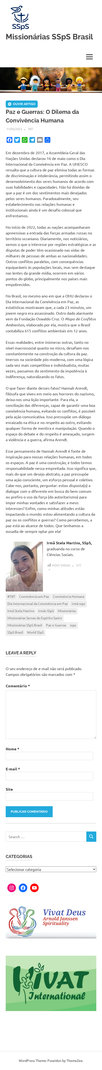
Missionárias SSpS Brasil (49, 36)
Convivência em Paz (34, 596)
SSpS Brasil (15, 632)
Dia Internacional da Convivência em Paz (37, 603)
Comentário (18, 685)
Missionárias (67, 611)
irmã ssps (78, 603)
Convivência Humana (68, 596)
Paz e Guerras (56, 625)
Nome (12, 748)
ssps (73, 625)
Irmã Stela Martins (20, 611)
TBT (30, 129)
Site (9, 789)
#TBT (11, 596)
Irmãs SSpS (46, 611)
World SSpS (35, 632)
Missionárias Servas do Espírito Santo (34, 618)
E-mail (13, 768)
